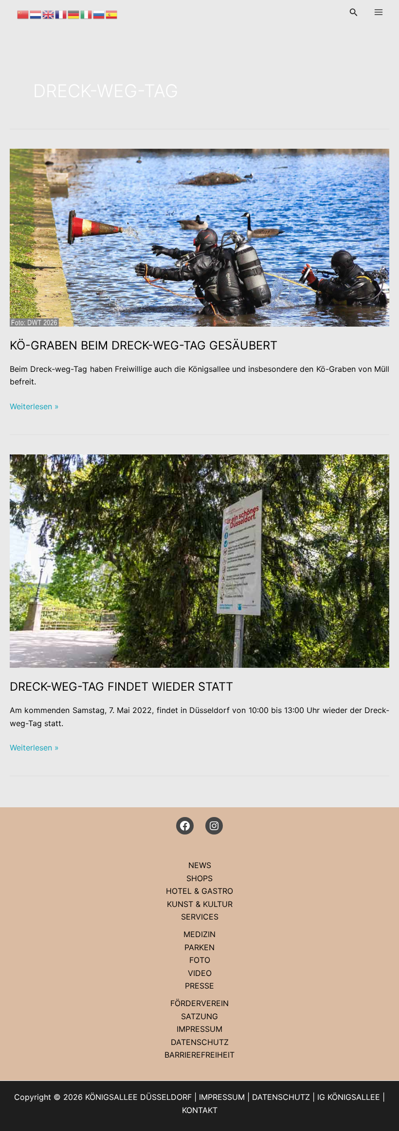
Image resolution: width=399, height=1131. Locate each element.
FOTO (199, 960)
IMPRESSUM (199, 1029)
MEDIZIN (199, 934)
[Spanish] (112, 13)
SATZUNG (199, 1016)
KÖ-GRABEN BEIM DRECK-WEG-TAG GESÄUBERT (143, 345)
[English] (48, 13)
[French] (61, 13)
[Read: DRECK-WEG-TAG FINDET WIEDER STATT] (199, 560)
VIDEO (200, 973)
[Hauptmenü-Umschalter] (378, 12)
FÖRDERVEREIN (199, 1003)
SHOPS (199, 878)
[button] (353, 12)
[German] (74, 13)
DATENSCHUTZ (200, 1042)
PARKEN (199, 947)
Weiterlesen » (34, 407)
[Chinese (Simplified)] (23, 13)
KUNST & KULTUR (200, 904)
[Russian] (99, 13)
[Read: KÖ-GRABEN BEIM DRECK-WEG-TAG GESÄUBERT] (199, 237)
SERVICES (199, 917)
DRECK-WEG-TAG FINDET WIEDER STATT (121, 686)
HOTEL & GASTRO (199, 891)
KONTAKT (200, 1110)
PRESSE (199, 986)
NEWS (199, 865)
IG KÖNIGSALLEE (348, 1097)
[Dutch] (36, 13)
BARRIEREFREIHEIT (199, 1055)
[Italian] (86, 13)
